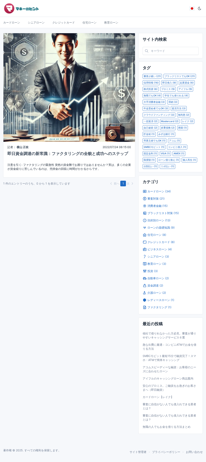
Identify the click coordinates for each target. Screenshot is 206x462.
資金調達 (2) (155, 285)
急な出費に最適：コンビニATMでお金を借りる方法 (169, 346)
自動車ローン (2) (158, 278)
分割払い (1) (150, 166)
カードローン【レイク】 (158, 397)
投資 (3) (152, 271)
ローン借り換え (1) (168, 159)
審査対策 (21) (156, 198)
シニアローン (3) (158, 256)
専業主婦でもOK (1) (154, 140)
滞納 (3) (172, 101)
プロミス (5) (168, 89)
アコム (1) (174, 140)
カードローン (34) (159, 191)
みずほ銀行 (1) (166, 134)
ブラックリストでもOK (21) (180, 76)
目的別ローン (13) (158, 220)
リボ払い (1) (167, 166)
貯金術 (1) (149, 134)
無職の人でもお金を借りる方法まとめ (167, 426)
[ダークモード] (199, 8)
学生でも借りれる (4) (176, 95)
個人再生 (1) (189, 159)
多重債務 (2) (168, 127)
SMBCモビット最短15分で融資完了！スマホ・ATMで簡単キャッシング (169, 358)
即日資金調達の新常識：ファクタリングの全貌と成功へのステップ (67, 153)
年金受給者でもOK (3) (156, 108)
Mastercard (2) (169, 121)
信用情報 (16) (151, 82)
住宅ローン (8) (156, 234)
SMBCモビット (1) (154, 146)
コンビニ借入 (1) (177, 146)
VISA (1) (165, 153)
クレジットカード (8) (161, 242)
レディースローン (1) (160, 300)
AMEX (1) (179, 153)
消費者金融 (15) (157, 205)
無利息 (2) (183, 114)
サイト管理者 (138, 452)
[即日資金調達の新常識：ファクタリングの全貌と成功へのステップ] (69, 87)
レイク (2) (187, 121)
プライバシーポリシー (166, 452)
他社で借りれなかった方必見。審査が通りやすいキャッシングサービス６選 (169, 335)
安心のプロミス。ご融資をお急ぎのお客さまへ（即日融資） (169, 387)
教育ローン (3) (156, 263)
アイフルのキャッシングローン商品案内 (168, 378)
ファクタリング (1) (159, 307)
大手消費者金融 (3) (154, 101)
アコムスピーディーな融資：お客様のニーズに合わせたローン (169, 369)
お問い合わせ (194, 452)
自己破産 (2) (150, 127)
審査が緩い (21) (152, 76)
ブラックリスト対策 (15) (163, 213)
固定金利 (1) (150, 153)
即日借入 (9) (169, 82)
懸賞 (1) (182, 127)
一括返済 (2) (150, 121)
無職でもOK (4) (152, 95)
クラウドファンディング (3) (159, 114)
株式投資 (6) (151, 89)
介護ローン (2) (156, 292)
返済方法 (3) (179, 108)
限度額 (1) (149, 159)
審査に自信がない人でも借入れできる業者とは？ (169, 406)
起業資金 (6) (187, 82)
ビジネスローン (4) (159, 249)
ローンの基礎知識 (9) (161, 227)
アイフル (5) (185, 89)
